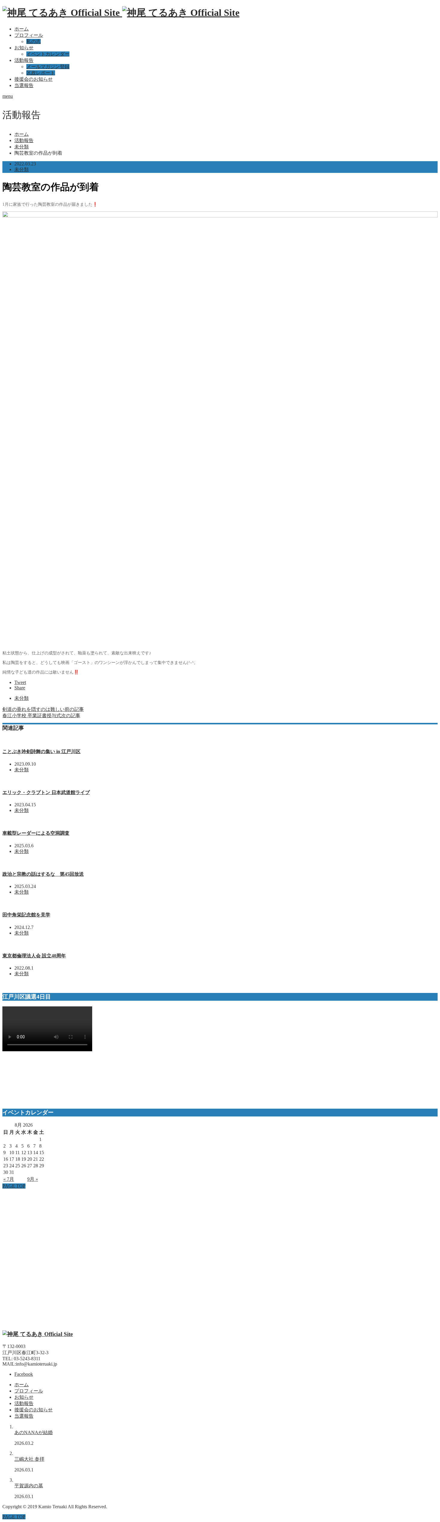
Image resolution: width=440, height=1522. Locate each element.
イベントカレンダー (47, 54)
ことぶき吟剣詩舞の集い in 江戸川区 (41, 751)
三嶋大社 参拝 (29, 1459)
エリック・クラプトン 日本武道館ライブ (46, 792)
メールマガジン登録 (47, 66)
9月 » (32, 1179)
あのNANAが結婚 (33, 1432)
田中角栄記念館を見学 (26, 914)
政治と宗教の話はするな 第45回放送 (43, 874)
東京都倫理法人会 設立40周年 (34, 955)
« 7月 (8, 1179)
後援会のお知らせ (33, 79)
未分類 (21, 169)
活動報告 (24, 60)
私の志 (33, 41)
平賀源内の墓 (28, 1485)
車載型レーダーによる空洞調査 (35, 833)
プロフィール (28, 35)
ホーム (21, 28)
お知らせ (24, 47)
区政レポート (40, 72)
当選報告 (24, 85)
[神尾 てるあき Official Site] (120, 12)
